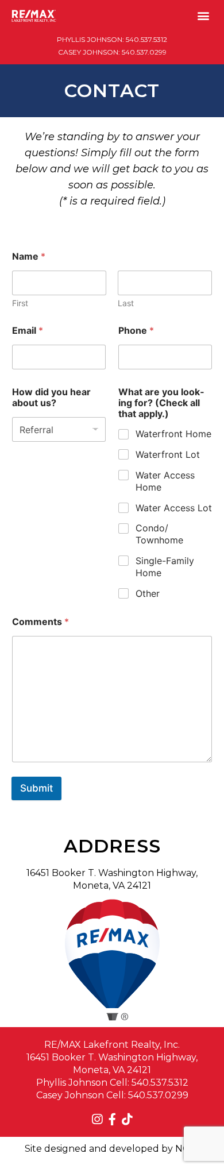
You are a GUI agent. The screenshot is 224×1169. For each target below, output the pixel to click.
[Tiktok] (127, 1119)
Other (148, 593)
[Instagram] (97, 1119)
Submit (36, 788)
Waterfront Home (173, 433)
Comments (40, 621)
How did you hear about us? (51, 397)
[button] (203, 15)
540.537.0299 (144, 52)
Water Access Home (165, 481)
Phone (136, 330)
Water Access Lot (174, 508)
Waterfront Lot (168, 454)
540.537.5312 (146, 39)
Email (27, 330)
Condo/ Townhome (159, 534)
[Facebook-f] (112, 1119)
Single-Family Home (165, 566)
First (20, 303)
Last (126, 303)
